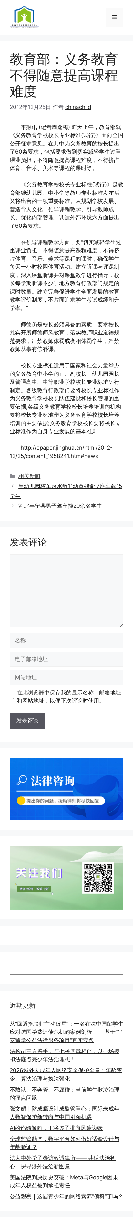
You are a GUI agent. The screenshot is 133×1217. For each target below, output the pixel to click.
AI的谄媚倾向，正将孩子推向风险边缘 (56, 1128)
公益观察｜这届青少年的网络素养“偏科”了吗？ (66, 1196)
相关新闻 (29, 476)
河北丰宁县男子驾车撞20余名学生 (60, 506)
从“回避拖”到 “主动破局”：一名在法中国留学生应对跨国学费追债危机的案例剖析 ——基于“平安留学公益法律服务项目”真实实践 (66, 1032)
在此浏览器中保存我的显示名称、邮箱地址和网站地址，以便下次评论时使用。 (69, 696)
